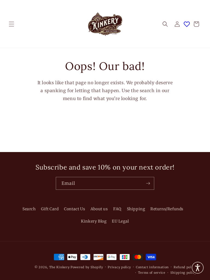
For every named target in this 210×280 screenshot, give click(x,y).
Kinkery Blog (93, 221)
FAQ (117, 208)
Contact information (152, 267)
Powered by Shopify (87, 267)
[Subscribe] (148, 183)
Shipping (136, 208)
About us (99, 208)
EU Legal (120, 221)
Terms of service (151, 273)
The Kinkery (59, 267)
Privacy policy (119, 267)
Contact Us (74, 208)
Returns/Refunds (166, 208)
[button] (11, 24)
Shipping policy (183, 273)
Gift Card (50, 208)
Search (29, 208)
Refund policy (185, 267)
